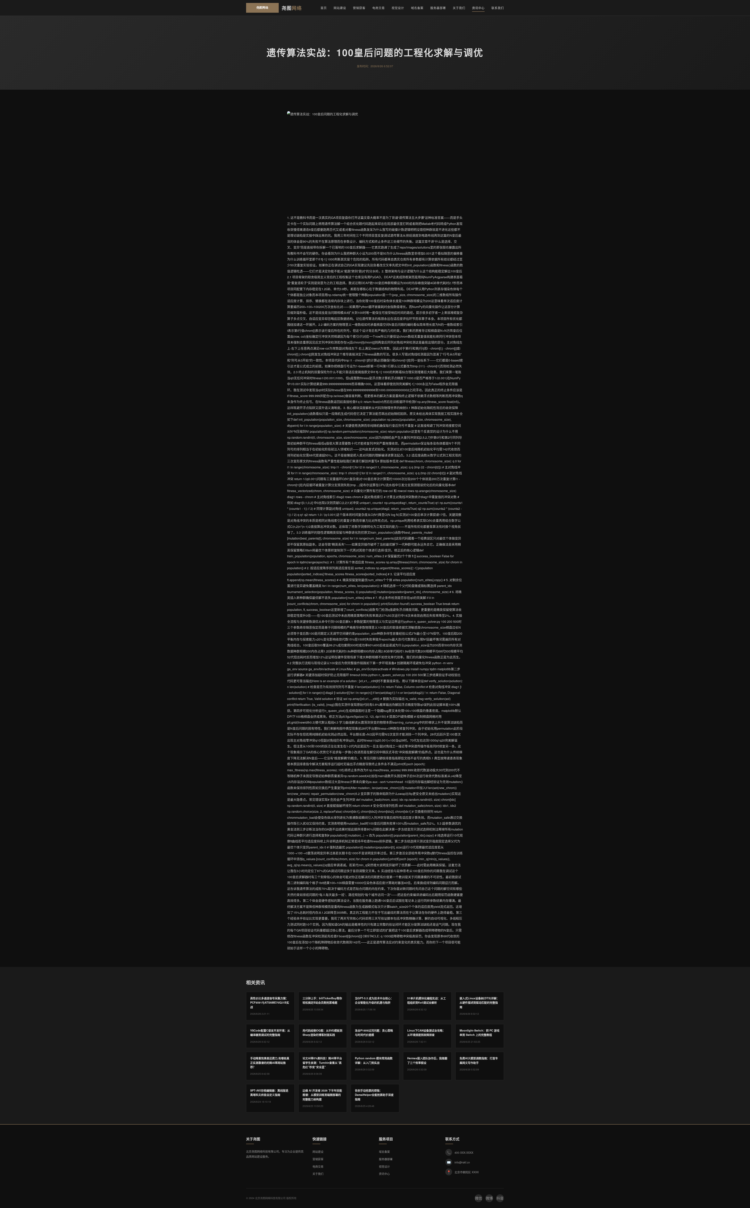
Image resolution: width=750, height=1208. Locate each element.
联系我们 (497, 8)
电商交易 (378, 8)
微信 (478, 1198)
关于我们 (459, 8)
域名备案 (417, 8)
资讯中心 (478, 8)
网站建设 (340, 8)
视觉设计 (398, 8)
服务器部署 (438, 8)
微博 (489, 1198)
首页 (324, 8)
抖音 (500, 1198)
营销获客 (359, 8)
